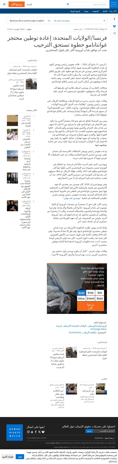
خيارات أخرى (7, 456)
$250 (81, 293)
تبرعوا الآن (16, 4)
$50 (99, 293)
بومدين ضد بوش (72, 198)
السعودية (96, 11)
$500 (100, 298)
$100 (91, 293)
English (22, 29)
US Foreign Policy (98, 328)
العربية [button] (29, 4)
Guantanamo (75, 332)
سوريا (86, 11)
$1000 (90, 298)
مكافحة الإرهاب (90, 332)
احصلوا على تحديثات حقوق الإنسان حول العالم (88, 426)
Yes (49, 20)
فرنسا (59, 325)
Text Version (99, 438)
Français (10, 29)
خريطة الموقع (109, 438)
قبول (20, 456)
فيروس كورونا (75, 11)
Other (81, 298)
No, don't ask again (62, 20)
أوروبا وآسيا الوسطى (97, 325)
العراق (105, 11)
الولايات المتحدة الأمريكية (74, 325)
